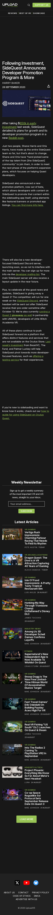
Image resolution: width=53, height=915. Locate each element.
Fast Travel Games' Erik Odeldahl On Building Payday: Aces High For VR (36, 706)
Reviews (12, 13)
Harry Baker (11, 83)
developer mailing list (27, 274)
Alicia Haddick (32, 570)
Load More (26, 819)
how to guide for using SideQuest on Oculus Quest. (25, 415)
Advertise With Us (26, 899)
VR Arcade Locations (36, 555)
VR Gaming (30, 529)
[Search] (28, 5)
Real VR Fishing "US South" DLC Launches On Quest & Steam (37, 727)
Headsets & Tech (34, 767)
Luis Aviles (30, 592)
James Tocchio (33, 618)
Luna (27, 782)
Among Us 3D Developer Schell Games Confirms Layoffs (35, 635)
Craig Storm (31, 666)
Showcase (39, 13)
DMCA (37, 896)
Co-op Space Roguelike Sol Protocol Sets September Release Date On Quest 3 (36, 798)
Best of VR (25, 13)
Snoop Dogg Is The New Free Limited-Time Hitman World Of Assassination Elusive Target (36, 682)
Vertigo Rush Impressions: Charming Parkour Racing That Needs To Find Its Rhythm (36, 538)
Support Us (41, 5)
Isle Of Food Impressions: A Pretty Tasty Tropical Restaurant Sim (37, 584)
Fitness (29, 651)
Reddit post (15, 138)
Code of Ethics (22, 896)
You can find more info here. (27, 205)
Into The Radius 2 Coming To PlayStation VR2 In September (35, 752)
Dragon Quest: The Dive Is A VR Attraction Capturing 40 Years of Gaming (37, 562)
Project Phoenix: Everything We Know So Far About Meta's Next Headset (37, 774)
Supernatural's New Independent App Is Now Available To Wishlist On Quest (36, 658)
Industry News (33, 629)
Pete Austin (31, 547)
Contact (23, 892)
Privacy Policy (40, 892)
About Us (9, 892)
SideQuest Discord (27, 300)
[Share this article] (48, 86)
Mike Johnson (32, 644)
